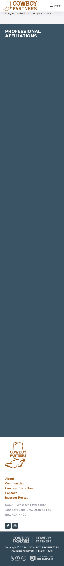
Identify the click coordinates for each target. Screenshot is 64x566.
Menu (57, 6)
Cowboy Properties (19, 488)
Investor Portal (16, 497)
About (9, 478)
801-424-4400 (15, 515)
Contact (11, 492)
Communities (14, 483)
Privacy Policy (44, 551)
